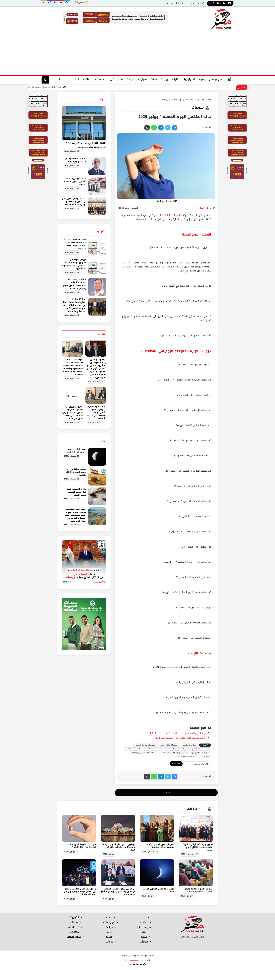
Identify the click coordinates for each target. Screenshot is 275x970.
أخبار (120, 79)
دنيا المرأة (73, 927)
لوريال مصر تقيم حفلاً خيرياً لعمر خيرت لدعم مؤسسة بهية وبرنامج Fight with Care (80, 891)
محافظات (74, 931)
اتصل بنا (200, 3)
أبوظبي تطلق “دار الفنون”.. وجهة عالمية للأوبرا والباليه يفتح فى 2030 (118, 847)
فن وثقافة (109, 922)
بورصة (164, 79)
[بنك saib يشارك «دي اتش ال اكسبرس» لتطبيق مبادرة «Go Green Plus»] (97, 206)
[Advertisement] (137, 54)
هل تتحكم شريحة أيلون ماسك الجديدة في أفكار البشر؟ (81, 846)
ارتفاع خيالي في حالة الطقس (146, 745)
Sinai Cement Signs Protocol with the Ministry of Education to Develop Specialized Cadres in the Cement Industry (73, 367)
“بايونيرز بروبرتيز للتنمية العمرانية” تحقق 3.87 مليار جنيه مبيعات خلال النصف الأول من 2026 (72, 412)
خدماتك (99, 79)
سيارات (142, 79)
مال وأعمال (215, 79)
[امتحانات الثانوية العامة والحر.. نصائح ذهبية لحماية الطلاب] (196, 872)
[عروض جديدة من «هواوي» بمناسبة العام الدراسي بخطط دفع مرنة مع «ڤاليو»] (97, 267)
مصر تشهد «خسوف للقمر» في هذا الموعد (71, 87)
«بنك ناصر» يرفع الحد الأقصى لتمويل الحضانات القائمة (74, 182)
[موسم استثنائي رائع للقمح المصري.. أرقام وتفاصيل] (97, 477)
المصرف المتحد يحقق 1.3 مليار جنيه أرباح (75, 160)
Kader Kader (206, 208)
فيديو (109, 936)
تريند (111, 79)
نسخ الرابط (176, 763)
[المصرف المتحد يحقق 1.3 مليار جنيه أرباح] (97, 166)
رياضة (109, 917)
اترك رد (166, 792)
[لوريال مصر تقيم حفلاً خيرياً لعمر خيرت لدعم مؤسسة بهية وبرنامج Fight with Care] (79, 872)
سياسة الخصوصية (175, 3)
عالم (109, 931)
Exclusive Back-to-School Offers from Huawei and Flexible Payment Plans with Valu (75, 244)
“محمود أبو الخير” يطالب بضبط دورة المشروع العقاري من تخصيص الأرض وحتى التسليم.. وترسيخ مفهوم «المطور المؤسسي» (96, 368)
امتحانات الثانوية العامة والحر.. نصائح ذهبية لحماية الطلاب (198, 890)
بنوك (202, 79)
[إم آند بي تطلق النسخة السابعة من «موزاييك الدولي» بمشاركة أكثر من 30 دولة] (118, 872)
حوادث (109, 927)
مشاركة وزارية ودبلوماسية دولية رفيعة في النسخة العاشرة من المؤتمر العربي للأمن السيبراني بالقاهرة (74, 305)
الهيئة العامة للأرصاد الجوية (166, 215)
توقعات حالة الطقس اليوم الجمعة (143, 752)
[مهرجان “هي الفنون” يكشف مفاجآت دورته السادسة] (157, 828)
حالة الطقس (204, 756)
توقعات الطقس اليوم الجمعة (170, 752)
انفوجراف (74, 917)
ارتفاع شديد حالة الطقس (200, 748)
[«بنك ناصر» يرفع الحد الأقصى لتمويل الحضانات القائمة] (97, 186)
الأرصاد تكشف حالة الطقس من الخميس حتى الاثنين (180, 738)
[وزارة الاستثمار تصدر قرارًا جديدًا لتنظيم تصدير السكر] (97, 496)
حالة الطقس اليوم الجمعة (186, 756)
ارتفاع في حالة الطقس (153, 748)
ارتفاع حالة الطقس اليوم (169, 745)
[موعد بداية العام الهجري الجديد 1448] (157, 872)
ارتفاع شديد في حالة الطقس (176, 748)
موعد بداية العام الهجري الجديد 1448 (158, 890)
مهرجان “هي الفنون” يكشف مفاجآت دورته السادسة (160, 846)
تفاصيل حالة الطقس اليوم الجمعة (197, 752)
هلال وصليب (74, 936)
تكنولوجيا (189, 79)
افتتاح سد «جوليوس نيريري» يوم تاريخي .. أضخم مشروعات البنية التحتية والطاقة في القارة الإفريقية (75, 515)
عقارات (176, 79)
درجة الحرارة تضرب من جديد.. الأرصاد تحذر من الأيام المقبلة (177, 733)
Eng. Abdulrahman (132, 960)
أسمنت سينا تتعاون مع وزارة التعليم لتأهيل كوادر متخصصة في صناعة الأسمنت (96, 412)
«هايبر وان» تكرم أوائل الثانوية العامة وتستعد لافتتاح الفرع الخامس (198, 847)
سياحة (130, 79)
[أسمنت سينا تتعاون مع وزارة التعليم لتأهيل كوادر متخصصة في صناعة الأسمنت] (95, 395)
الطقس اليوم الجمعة (132, 748)
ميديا (144, 936)
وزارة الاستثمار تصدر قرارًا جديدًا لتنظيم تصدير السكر (76, 492)
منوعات (198, 99)
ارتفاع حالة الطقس (189, 745)
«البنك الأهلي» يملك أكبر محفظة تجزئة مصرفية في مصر (86, 145)
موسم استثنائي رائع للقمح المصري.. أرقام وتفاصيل (76, 472)
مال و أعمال (144, 927)
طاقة (154, 79)
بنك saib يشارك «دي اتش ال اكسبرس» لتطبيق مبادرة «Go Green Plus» (74, 201)
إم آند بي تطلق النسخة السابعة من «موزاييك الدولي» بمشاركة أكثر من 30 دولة (118, 891)
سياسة (144, 922)
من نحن (190, 3)
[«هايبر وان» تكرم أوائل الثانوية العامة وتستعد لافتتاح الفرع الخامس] (196, 828)
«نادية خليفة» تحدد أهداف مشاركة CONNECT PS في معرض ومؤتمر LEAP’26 (74, 283)
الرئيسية (205, 99)
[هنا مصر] (221, 19)
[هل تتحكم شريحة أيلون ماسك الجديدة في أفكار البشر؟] (79, 828)
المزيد (75, 79)
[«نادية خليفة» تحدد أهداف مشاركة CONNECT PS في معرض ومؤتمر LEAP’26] (97, 287)
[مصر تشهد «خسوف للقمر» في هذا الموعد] (97, 457)
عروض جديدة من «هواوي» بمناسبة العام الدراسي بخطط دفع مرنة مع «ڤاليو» (74, 264)
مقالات (87, 79)
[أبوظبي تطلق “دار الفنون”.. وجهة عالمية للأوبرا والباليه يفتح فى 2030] (118, 828)
